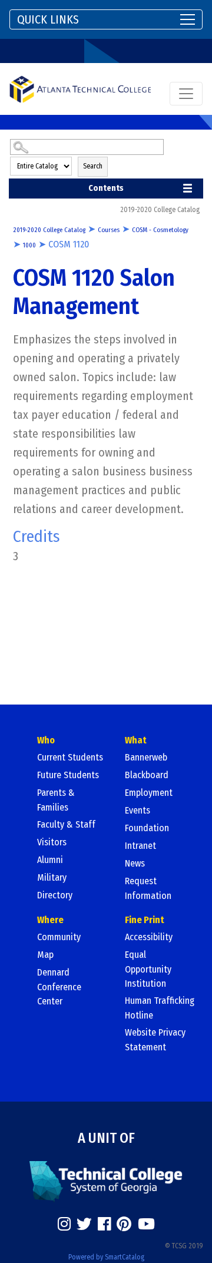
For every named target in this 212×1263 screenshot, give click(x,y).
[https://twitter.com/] (84, 1224)
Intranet (140, 845)
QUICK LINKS (48, 19)
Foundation (147, 828)
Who (46, 740)
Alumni (50, 859)
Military (52, 877)
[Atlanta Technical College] (80, 88)
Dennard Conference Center (59, 987)
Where (50, 919)
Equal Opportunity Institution (148, 969)
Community (59, 937)
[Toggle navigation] (186, 93)
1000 (29, 245)
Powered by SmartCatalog (106, 1257)
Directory (54, 895)
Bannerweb (146, 757)
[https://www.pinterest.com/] (124, 1224)
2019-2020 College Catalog (49, 230)
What (136, 740)
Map (45, 954)
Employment (149, 792)
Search (92, 166)
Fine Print (144, 919)
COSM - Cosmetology (160, 230)
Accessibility (149, 937)
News (135, 863)
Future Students (68, 775)
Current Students (70, 757)
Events (137, 810)
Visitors (52, 842)
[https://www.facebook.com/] (104, 1224)
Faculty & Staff (66, 824)
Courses (109, 230)
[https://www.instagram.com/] (64, 1224)
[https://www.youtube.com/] (146, 1224)
